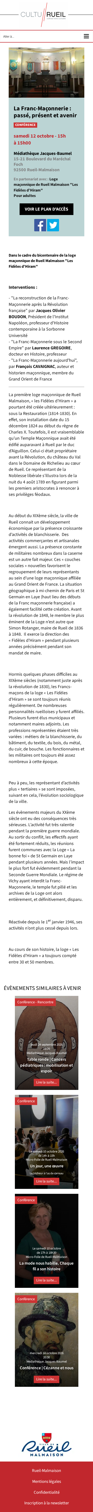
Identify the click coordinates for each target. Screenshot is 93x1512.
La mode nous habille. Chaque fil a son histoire (46, 1266)
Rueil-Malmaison (46, 1471)
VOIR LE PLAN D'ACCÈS (46, 209)
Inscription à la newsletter (46, 1503)
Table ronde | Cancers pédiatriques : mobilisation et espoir (46, 1065)
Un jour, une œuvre (46, 1166)
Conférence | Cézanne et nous (46, 1368)
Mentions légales (46, 1482)
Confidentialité (47, 1492)
